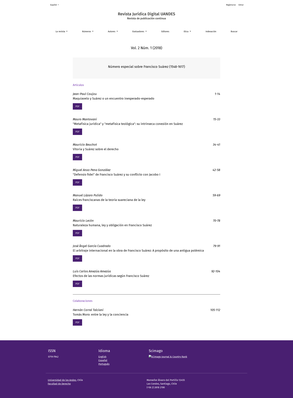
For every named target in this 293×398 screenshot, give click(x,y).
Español (55, 5)
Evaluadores (138, 31)
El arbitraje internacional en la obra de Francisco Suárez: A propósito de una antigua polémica (138, 250)
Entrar (241, 5)
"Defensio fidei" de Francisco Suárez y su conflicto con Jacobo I (116, 174)
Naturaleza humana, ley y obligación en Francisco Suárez (112, 225)
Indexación (211, 31)
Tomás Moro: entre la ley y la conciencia (100, 314)
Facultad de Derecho (59, 383)
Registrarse (231, 5)
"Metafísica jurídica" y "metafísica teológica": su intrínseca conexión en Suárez (128, 124)
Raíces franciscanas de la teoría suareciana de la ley (109, 200)
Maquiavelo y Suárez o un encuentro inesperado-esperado (113, 98)
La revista (61, 31)
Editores (165, 31)
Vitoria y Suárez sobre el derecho (96, 149)
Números (87, 31)
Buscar (234, 31)
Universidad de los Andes (62, 380)
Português (103, 364)
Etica (186, 31)
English (102, 356)
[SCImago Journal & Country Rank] (168, 356)
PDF (77, 106)
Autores (112, 31)
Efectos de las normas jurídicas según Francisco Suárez (111, 276)
